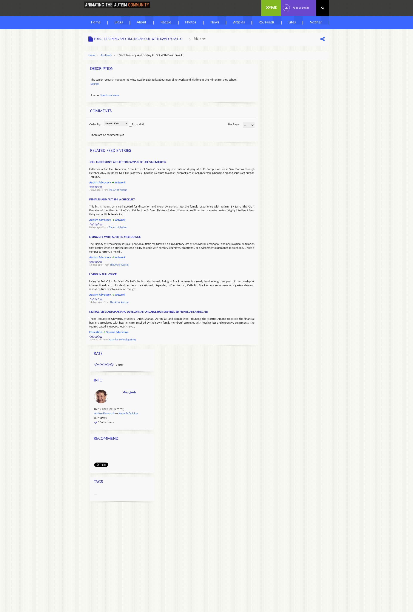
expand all (138, 124)
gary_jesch (129, 392)
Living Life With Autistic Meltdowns (115, 237)
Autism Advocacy (100, 182)
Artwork (120, 182)
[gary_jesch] (101, 396)
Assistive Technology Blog (122, 339)
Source (95, 84)
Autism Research (104, 413)
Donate (271, 7)
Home (91, 55)
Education (95, 332)
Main (198, 39)
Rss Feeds (106, 55)
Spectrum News (109, 95)
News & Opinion (128, 413)
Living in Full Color (103, 274)
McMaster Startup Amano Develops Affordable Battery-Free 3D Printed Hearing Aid (148, 312)
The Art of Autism (118, 190)
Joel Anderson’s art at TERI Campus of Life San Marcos (127, 162)
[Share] (322, 39)
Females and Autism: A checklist (112, 199)
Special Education (117, 332)
